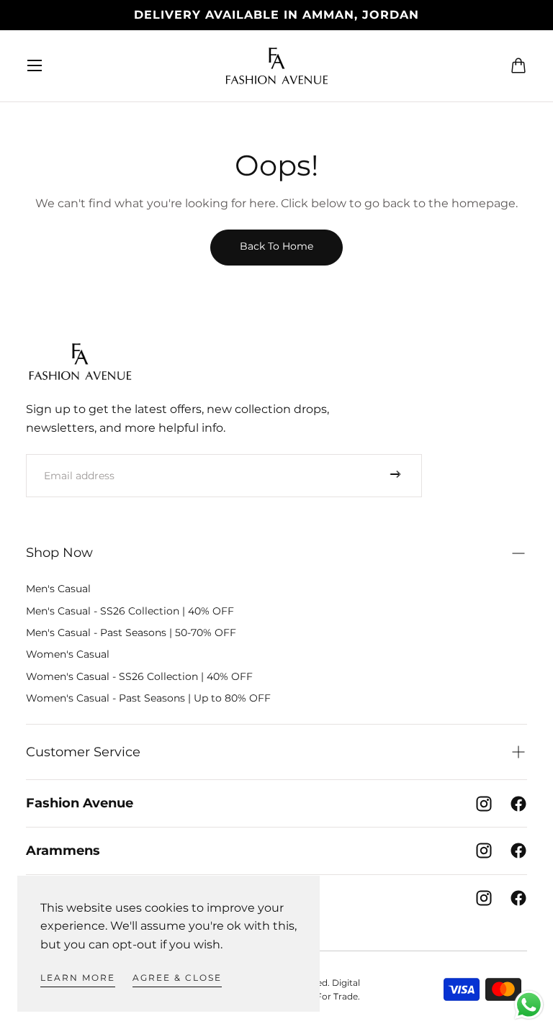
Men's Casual (58, 588)
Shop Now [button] (59, 553)
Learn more (77, 977)
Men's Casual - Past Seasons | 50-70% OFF (131, 632)
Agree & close (177, 977)
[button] (34, 65)
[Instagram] (484, 804)
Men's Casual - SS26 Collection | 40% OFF (130, 610)
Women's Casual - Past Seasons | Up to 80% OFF (148, 698)
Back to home (276, 246)
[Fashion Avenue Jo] (80, 361)
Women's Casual (67, 654)
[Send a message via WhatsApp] (529, 1005)
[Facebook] (518, 804)
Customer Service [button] (83, 752)
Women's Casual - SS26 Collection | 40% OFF (139, 676)
